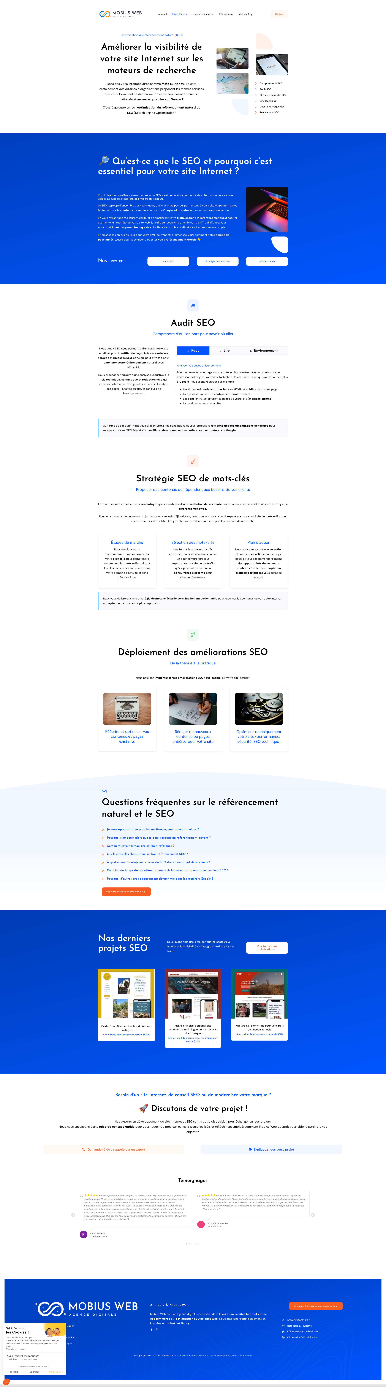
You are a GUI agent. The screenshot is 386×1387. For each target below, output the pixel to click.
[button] (6, 1381)
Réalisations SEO (269, 112)
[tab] (193, 350)
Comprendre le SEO (271, 83)
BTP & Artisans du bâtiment (303, 1331)
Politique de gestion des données (235, 1355)
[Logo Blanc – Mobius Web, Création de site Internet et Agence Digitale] (86, 1303)
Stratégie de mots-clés (273, 95)
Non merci (13, 1372)
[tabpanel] (232, 385)
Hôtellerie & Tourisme (299, 1325)
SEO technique (268, 100)
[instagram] (157, 1330)
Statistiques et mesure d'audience (22, 1359)
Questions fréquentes (272, 106)
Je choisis (34, 1372)
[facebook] (151, 1330)
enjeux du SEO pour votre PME (136, 235)
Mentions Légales (207, 1355)
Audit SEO (265, 89)
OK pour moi (55, 1372)
